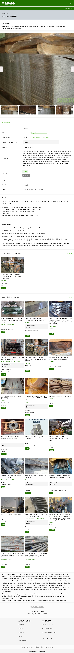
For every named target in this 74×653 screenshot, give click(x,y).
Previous (1, 69)
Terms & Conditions (27, 647)
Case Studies (22, 640)
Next (72, 69)
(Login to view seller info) (39, 133)
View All (69, 253)
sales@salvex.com (50, 632)
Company (21, 624)
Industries (21, 632)
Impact (20, 628)
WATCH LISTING (26, 175)
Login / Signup (68, 8)
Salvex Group (38, 651)
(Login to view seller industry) (40, 137)
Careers (20, 636)
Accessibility (49, 647)
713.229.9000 (48, 624)
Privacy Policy (39, 647)
